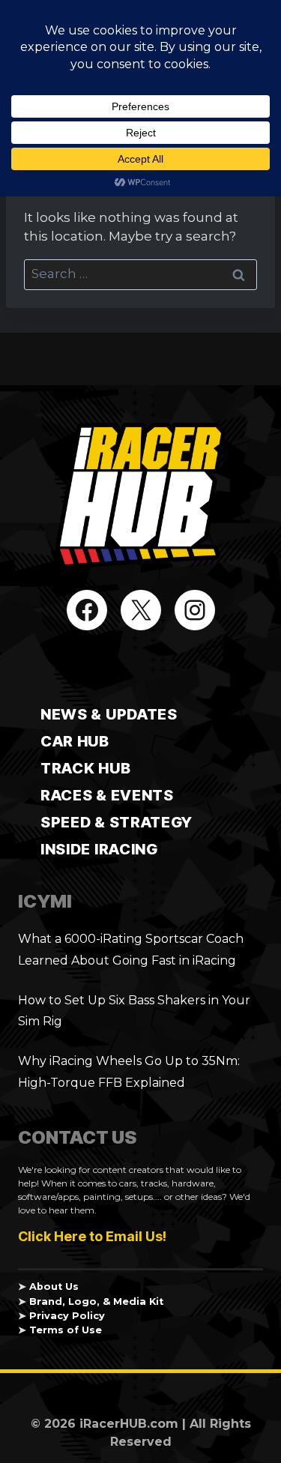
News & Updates (109, 714)
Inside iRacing (99, 849)
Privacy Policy (67, 1315)
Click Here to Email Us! (92, 1236)
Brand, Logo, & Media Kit (96, 1301)
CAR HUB (74, 741)
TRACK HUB (85, 768)
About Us (54, 1286)
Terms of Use (65, 1330)
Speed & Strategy (116, 822)
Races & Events (107, 795)
